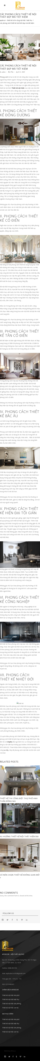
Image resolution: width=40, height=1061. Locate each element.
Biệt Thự (29, 20)
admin (4, 72)
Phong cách (4, 77)
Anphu (9, 742)
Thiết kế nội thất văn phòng (11, 1004)
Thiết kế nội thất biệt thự (10, 999)
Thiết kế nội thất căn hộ (10, 1008)
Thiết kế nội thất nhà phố (10, 995)
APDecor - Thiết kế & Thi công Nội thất (12, 20)
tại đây (6, 750)
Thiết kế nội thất (18, 88)
